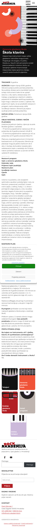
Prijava (28, 3)
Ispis (3, 175)
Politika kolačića (10, 280)
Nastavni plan (7, 168)
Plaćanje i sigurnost (18, 525)
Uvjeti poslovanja (26, 523)
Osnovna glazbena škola (15, 49)
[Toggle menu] (33, 3)
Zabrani (18, 272)
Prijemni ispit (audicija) (11, 165)
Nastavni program (9, 158)
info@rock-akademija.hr (11, 513)
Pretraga (5, 461)
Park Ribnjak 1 (7, 506)
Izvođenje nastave (9, 170)
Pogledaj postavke (18, 277)
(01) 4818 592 (6, 511)
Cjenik (4, 172)
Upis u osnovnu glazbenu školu (15, 161)
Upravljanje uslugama (18, 262)
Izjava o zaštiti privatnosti (23, 280)
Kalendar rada (7, 163)
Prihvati (18, 266)
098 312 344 (17, 511)
